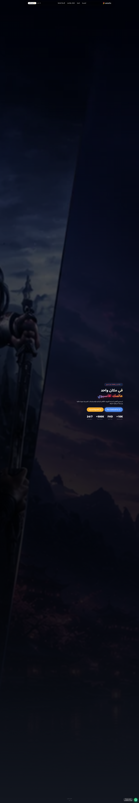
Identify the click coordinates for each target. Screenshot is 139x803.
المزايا (78, 3)
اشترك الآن (31, 3)
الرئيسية (84, 3)
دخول (38, 3)
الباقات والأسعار (71, 3)
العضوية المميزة (94, 409)
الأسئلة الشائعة (61, 3)
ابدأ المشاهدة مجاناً (112, 409)
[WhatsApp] (136, 800)
